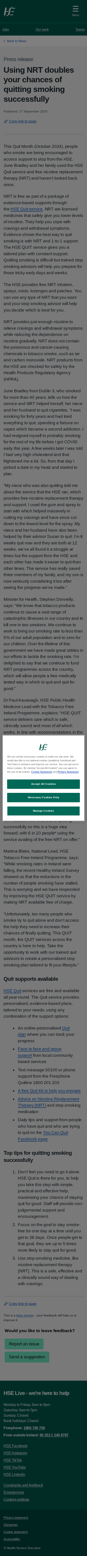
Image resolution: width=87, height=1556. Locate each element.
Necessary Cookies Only (43, 797)
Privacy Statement (68, 772)
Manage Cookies (43, 810)
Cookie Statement (41, 772)
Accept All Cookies (43, 784)
